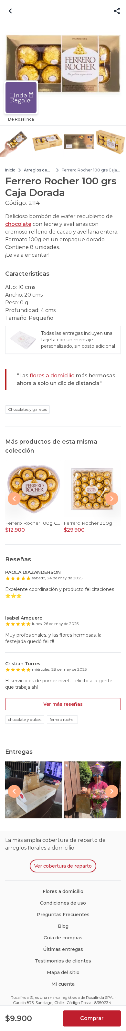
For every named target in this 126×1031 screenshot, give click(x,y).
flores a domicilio (52, 376)
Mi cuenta (63, 984)
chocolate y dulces (24, 719)
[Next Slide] (111, 498)
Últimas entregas (63, 949)
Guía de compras (63, 938)
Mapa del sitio (63, 972)
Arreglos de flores (35, 170)
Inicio (10, 170)
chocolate (18, 224)
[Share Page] (117, 11)
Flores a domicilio (63, 891)
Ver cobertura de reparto (63, 866)
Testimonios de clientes (63, 961)
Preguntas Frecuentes (63, 914)
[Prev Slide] (14, 498)
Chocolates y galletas (27, 409)
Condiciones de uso (63, 903)
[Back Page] (10, 11)
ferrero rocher (62, 719)
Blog (63, 926)
